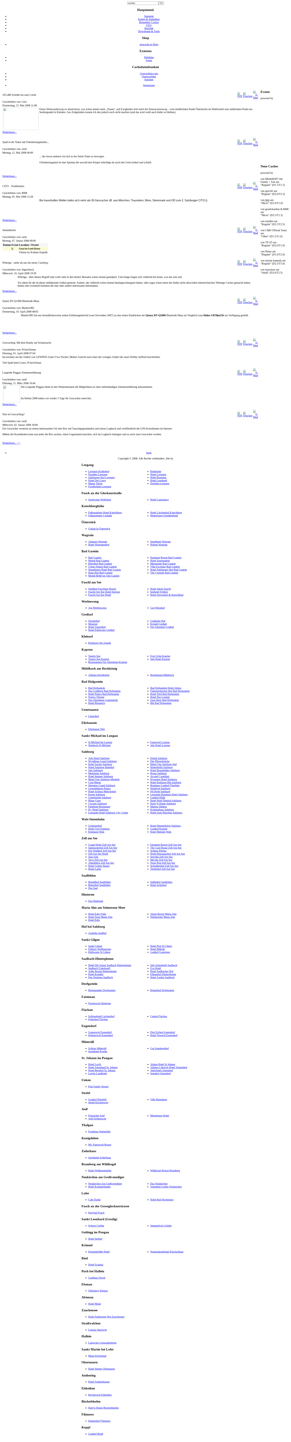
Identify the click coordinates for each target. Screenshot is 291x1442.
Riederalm (155, 471)
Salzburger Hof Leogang (101, 477)
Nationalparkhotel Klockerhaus (166, 1251)
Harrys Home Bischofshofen (103, 1407)
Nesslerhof (94, 621)
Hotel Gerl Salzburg (99, 828)
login (149, 452)
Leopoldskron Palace (99, 788)
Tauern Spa (94, 656)
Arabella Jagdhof (97, 933)
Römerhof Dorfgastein (162, 990)
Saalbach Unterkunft (99, 968)
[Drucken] (247, 96)
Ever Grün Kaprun (160, 656)
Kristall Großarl (158, 624)
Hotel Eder (94, 920)
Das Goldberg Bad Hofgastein (104, 691)
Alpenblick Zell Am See (101, 862)
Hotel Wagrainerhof (98, 544)
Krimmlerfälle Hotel (99, 1251)
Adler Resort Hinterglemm (102, 971)
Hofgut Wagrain (158, 544)
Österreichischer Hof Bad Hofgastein (170, 691)
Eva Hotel (155, 968)
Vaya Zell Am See (98, 859)
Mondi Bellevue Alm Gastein (103, 575)
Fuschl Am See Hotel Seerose (104, 591)
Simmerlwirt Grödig (161, 1225)
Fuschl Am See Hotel (99, 594)
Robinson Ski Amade (99, 643)
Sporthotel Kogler (97, 1051)
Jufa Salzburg (95, 770)
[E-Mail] (255, 97)
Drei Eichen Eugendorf (162, 1032)
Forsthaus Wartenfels (99, 1131)
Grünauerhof (95, 825)
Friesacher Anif (96, 1115)
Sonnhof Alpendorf (160, 1073)
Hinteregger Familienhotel (164, 515)
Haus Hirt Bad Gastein (100, 572)
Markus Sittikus (158, 806)
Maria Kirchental (97, 1355)
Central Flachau (158, 1016)
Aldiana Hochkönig (98, 675)
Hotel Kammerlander (99, 1186)
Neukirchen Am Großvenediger (105, 1183)
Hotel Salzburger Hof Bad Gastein (168, 569)
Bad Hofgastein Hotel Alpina (165, 688)
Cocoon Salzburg (97, 803)
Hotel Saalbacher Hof (161, 971)
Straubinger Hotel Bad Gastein (104, 569)
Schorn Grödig (96, 1225)
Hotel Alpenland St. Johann (103, 1067)
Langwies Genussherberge (102, 1342)
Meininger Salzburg (98, 773)
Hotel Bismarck (96, 703)
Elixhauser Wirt (96, 729)
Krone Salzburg (96, 794)
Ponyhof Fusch (96, 1212)
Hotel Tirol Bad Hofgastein (164, 694)
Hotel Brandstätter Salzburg (165, 770)
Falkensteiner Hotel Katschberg (105, 512)
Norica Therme (96, 697)
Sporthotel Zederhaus (99, 1157)
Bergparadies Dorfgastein (101, 990)
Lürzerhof (93, 716)
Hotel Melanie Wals (160, 831)
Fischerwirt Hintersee (99, 1003)
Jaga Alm (93, 856)
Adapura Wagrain (97, 541)
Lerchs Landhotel (97, 1073)
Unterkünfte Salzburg (99, 797)
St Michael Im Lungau (100, 742)
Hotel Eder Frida (97, 914)
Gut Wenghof (157, 607)
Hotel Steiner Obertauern (101, 1368)
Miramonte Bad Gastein (163, 563)
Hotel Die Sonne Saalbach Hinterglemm (109, 965)
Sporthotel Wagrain (160, 541)
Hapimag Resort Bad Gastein (165, 557)
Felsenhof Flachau (98, 1019)
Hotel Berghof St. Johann (101, 1070)
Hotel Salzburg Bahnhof (101, 767)
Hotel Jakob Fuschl (160, 588)
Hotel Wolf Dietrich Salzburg (165, 800)
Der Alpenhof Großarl (162, 627)
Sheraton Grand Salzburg (101, 785)
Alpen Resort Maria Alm (163, 914)
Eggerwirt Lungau (160, 742)
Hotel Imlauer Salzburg (100, 776)
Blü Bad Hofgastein (160, 703)
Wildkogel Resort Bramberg (165, 1170)
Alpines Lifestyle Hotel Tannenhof (168, 1067)
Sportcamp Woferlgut (99, 499)
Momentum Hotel (159, 1115)
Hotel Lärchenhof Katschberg (166, 512)
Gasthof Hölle (157, 797)
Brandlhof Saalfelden (99, 882)
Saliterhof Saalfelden (161, 882)
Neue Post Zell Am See (162, 862)
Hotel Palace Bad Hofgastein (103, 694)
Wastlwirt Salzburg (160, 788)
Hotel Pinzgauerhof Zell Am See (167, 853)
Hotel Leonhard (158, 480)
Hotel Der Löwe (97, 480)
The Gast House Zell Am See (166, 847)
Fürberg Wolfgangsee (99, 949)
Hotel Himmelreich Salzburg (165, 825)
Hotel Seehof (95, 1238)
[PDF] (240, 96)
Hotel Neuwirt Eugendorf (163, 1035)
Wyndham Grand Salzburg (102, 761)
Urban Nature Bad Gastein (102, 566)
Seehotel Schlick (159, 591)
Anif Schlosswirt (97, 1118)
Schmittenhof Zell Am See (164, 865)
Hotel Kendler (95, 974)
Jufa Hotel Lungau (160, 745)
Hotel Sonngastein (160, 560)
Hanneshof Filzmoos (99, 1420)
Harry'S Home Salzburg (163, 803)
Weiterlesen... (9, 132)
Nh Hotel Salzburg (160, 791)
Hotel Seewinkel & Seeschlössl (166, 594)
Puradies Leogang (97, 474)
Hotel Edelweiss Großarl (101, 630)
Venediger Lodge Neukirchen (166, 1186)
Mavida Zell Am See (161, 859)
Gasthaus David (96, 1277)
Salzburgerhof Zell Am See (102, 847)
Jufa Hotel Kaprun (160, 659)
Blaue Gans (94, 800)
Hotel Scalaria (95, 1264)
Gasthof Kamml (158, 828)
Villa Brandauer (158, 1099)
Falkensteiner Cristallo (100, 515)
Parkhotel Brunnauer (99, 806)
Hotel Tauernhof (97, 627)
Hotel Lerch (94, 1064)
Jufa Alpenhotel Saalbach (163, 965)
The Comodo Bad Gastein (164, 572)
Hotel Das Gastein (160, 697)
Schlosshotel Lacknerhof (101, 1016)
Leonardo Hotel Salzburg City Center (108, 812)
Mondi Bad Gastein (98, 560)
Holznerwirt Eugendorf (100, 1035)
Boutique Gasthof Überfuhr (165, 785)
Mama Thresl (95, 483)
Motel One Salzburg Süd (163, 764)
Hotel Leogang (158, 474)
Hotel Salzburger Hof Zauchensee (106, 1316)
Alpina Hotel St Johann (162, 1064)
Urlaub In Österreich (99, 528)
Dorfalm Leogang (159, 483)
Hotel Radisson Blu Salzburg (165, 782)
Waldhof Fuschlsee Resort (102, 588)
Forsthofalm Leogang (99, 486)
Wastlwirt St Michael (99, 745)
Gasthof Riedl (95, 1433)
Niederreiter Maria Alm (162, 917)
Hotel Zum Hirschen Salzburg (166, 812)
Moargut (92, 624)
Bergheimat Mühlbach (162, 675)
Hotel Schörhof (158, 885)
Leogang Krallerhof (98, 471)
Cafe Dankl (94, 1199)
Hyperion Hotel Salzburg (163, 779)
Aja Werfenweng (97, 607)
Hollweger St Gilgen (99, 952)
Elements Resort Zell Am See (166, 844)
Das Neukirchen (159, 1183)
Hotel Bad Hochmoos (161, 1199)
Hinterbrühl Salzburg (161, 767)
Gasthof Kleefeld (97, 1099)
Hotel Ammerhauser (99, 1381)
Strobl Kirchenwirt (98, 1102)
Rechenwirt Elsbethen (100, 1394)
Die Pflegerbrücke (160, 761)
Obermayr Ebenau (98, 1290)
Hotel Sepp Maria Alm (100, 917)
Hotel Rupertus (158, 477)
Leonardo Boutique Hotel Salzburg (169, 794)
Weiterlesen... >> (11, 443)
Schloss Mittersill (97, 1048)
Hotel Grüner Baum (98, 865)
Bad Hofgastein (96, 688)
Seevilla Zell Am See (161, 856)
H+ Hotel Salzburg (98, 809)
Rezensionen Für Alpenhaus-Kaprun (107, 662)
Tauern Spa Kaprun (98, 659)
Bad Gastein (94, 557)
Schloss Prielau (158, 850)
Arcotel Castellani (159, 776)
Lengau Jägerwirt (97, 1329)
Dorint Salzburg (158, 758)
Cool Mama (94, 782)
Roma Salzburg (158, 773)
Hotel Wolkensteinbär (99, 1170)
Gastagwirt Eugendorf (100, 1032)
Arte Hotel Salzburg (99, 758)
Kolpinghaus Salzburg (162, 809)
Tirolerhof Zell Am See (162, 869)
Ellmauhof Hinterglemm (163, 974)
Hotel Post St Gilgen (161, 946)
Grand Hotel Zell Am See (102, 844)
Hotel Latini (94, 869)
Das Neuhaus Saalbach (100, 977)
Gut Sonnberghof (159, 1048)
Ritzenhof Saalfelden (99, 885)
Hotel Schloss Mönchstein (102, 791)
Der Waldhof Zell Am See (102, 850)
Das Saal (93, 888)
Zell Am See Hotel (98, 853)
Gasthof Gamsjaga (160, 952)
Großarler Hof (157, 621)
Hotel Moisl (94, 1303)
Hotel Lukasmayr (159, 499)
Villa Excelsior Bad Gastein (165, 566)
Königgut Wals (96, 831)
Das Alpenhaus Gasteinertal (103, 700)
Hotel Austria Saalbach (162, 977)
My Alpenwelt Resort (99, 1144)
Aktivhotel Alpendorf (161, 1070)
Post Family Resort (98, 1086)
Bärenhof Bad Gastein (100, 563)
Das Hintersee (95, 901)
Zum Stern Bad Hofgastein (164, 700)
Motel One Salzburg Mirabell (103, 779)
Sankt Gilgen (95, 946)
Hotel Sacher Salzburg (100, 764)
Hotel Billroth (157, 949)
